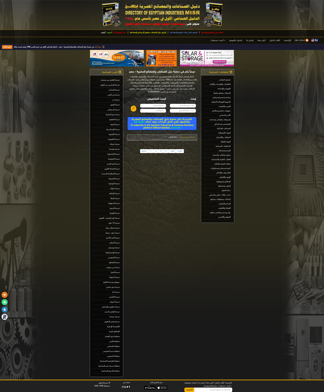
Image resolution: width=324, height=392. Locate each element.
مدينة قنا (116, 292)
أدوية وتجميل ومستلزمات (220, 168)
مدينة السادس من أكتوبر (110, 85)
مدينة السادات (114, 90)
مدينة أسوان (115, 302)
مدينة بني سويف (113, 267)
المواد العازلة (226, 142)
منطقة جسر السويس (111, 351)
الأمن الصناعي (225, 115)
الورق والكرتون (225, 177)
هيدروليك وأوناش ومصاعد (220, 120)
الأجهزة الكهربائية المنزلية (221, 102)
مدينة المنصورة (113, 154)
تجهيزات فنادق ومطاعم (221, 111)
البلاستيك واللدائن (223, 173)
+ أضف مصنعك (218, 40)
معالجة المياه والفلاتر (222, 164)
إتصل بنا (249, 40)
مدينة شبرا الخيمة (113, 115)
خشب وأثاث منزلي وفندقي (220, 195)
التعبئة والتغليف (224, 208)
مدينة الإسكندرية (113, 129)
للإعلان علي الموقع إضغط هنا (212, 32)
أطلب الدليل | (219, 383)
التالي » (172, 151)
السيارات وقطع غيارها (222, 93)
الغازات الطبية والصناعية (221, 159)
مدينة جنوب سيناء (112, 233)
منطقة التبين (114, 341)
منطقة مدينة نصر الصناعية (109, 366)
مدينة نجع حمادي (113, 287)
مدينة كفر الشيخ (113, 164)
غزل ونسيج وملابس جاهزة (220, 212)
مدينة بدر (116, 100)
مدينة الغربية (115, 213)
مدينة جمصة (114, 317)
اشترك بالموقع (235, 40)
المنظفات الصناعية (223, 146)
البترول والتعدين (224, 217)
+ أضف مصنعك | (225, 386)
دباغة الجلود (226, 190)
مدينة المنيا (115, 272)
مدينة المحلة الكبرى (112, 169)
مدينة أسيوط (114, 277)
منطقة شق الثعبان (112, 336)
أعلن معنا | (209, 383)
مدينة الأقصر (114, 297)
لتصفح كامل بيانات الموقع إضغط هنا (183, 32)
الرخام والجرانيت (224, 204)
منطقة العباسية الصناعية (110, 361)
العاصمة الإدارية (113, 327)
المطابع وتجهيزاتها (224, 182)
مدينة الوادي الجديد (112, 312)
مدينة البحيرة (115, 208)
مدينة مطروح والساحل (111, 307)
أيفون (103, 32)
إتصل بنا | (201, 383)
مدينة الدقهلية (114, 203)
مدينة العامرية (114, 134)
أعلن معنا (261, 40)
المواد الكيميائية (224, 133)
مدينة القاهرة (114, 119)
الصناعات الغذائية (224, 128)
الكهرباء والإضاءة (224, 89)
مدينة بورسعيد (114, 248)
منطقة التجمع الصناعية (111, 371)
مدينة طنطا (115, 198)
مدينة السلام (114, 243)
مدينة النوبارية (114, 184)
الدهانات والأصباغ (224, 137)
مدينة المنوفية (114, 159)
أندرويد (109, 32)
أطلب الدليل (275, 40)
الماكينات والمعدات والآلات (220, 84)
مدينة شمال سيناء (112, 228)
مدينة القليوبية (114, 139)
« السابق (144, 151)
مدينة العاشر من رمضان (110, 80)
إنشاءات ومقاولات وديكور (220, 199)
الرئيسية (287, 40)
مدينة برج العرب (113, 95)
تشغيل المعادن (225, 80)
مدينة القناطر (114, 193)
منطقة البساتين (113, 346)
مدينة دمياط (115, 144)
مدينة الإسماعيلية (113, 253)
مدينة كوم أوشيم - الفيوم (109, 218)
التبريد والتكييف (224, 106)
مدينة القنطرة (114, 262)
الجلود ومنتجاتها (224, 186)
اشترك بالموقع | (190, 383)
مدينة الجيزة (115, 124)
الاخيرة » (179, 151)
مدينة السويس (114, 257)
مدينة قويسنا (114, 149)
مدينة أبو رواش (113, 110)
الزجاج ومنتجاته (225, 151)
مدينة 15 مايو (114, 223)
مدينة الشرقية (114, 179)
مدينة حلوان (115, 188)
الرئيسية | (228, 383)
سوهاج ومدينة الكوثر (111, 282)
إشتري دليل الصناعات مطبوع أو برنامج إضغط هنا (147, 32)
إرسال (188, 390)
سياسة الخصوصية (210, 386)
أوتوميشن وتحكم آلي (222, 124)
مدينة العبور (115, 105)
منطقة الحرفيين (113, 356)
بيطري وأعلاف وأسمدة (222, 155)
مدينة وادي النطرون (112, 322)
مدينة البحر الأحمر (113, 238)
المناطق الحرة (114, 331)
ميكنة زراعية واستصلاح (221, 97)
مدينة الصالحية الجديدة (111, 174)
